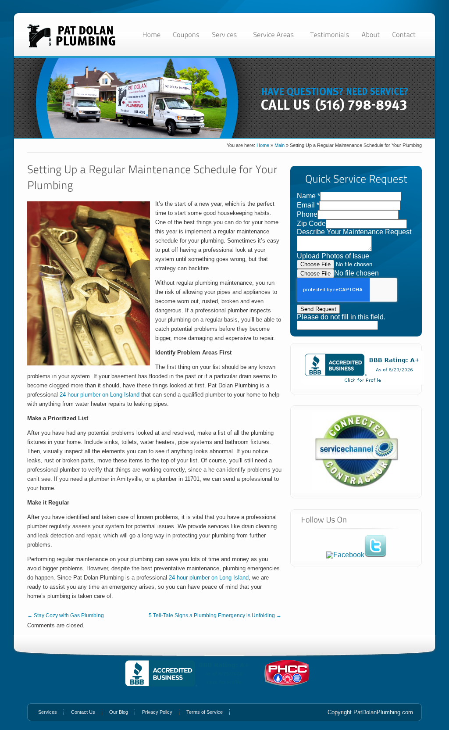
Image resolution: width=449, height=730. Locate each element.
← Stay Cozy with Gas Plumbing (65, 615)
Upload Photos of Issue (333, 256)
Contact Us (83, 712)
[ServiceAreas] (275, 34)
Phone (307, 214)
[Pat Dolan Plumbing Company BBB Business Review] (362, 382)
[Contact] (404, 34)
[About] (370, 34)
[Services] (226, 34)
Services (47, 712)
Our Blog (118, 712)
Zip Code (311, 223)
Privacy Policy (157, 712)
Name (308, 196)
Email (308, 205)
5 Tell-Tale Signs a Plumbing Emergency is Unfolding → (215, 615)
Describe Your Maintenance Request (354, 232)
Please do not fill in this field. (341, 317)
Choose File (315, 273)
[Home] (151, 34)
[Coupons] (186, 34)
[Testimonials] (329, 34)
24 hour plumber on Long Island (99, 394)
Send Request (318, 309)
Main (279, 145)
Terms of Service (204, 712)
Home (263, 145)
